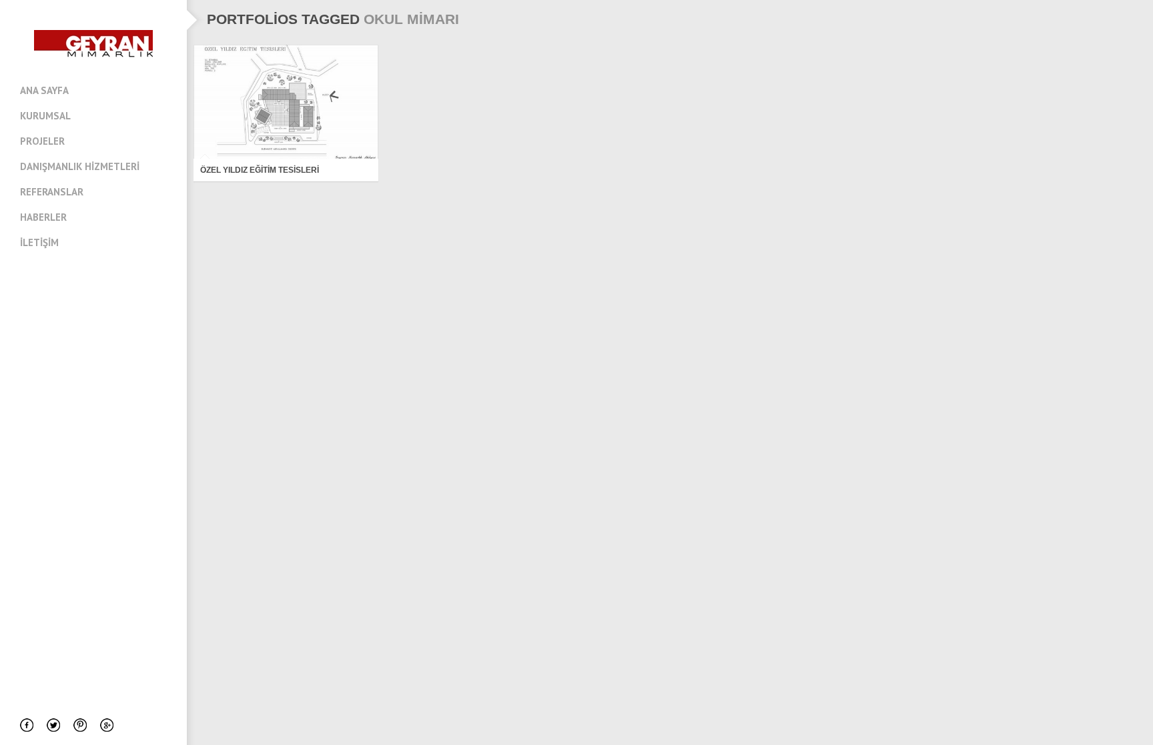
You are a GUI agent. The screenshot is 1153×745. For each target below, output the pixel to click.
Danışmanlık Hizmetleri (79, 166)
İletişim (39, 242)
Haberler (43, 217)
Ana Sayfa (44, 90)
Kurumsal (45, 115)
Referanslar (51, 191)
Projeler (42, 141)
